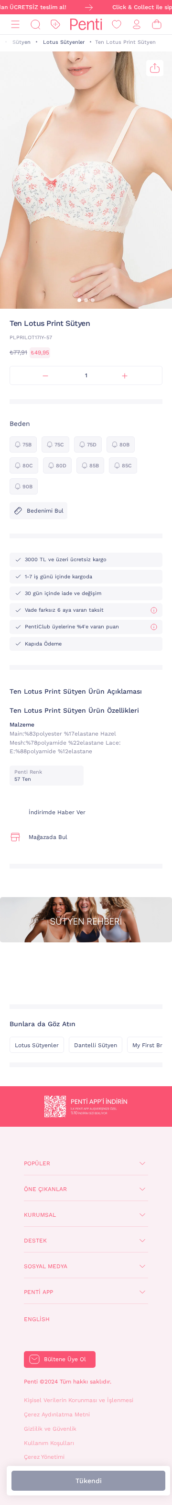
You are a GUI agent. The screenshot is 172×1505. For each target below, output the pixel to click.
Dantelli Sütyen (95, 1045)
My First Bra (149, 1045)
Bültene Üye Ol (65, 1359)
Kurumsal (40, 1215)
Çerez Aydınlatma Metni (57, 1414)
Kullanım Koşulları (49, 1443)
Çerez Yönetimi (44, 1457)
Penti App (38, 1292)
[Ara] (35, 24)
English (37, 1319)
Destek (35, 1240)
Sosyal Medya (45, 1266)
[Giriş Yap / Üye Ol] (136, 24)
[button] (79, 300)
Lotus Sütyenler (64, 42)
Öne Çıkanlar (45, 1189)
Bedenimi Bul (45, 510)
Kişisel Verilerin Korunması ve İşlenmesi (78, 1400)
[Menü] (15, 24)
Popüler (37, 1163)
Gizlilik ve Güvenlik (50, 1428)
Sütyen (21, 42)
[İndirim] (55, 24)
